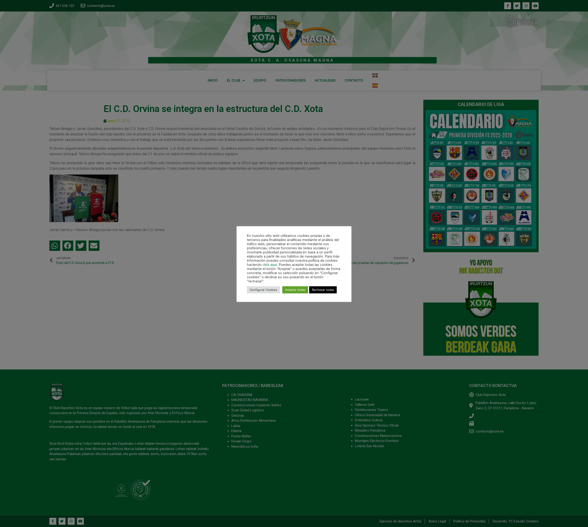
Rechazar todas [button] (323, 290)
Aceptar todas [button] (295, 290)
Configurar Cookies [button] (263, 290)
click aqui (270, 265)
